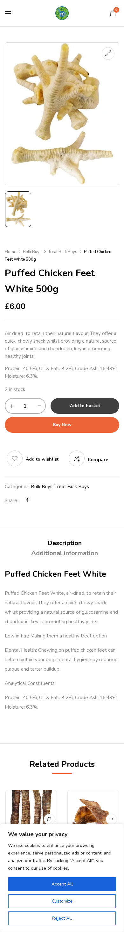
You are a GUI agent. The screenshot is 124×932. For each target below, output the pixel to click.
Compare (98, 460)
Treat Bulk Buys (62, 252)
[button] (113, 13)
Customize (62, 901)
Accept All (62, 884)
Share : (12, 500)
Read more (111, 819)
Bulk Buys (32, 252)
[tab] (64, 543)
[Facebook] (27, 500)
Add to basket (85, 406)
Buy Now (62, 425)
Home (10, 252)
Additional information (64, 553)
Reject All (62, 918)
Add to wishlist (42, 459)
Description (64, 543)
